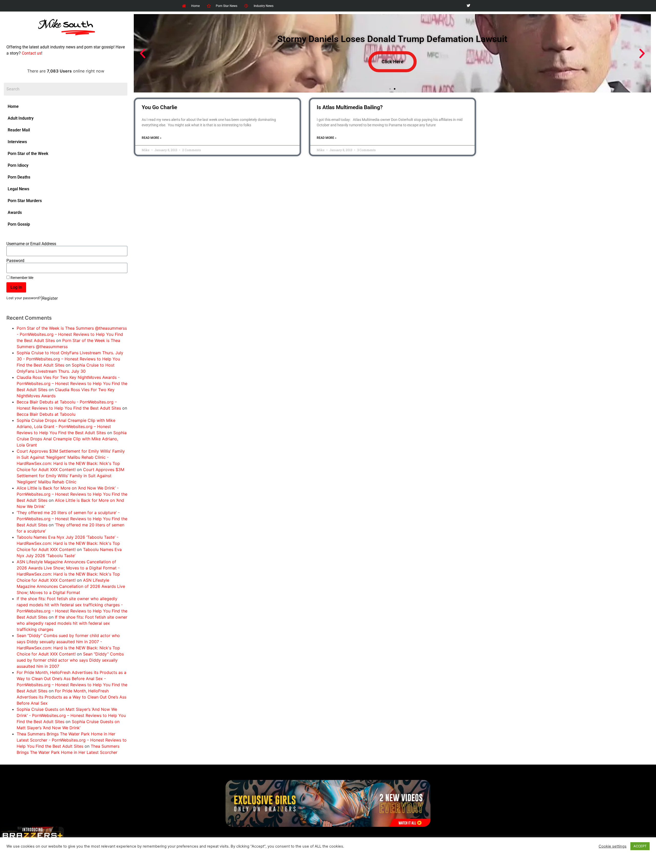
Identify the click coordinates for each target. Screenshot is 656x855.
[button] (142, 53)
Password (15, 261)
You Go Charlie (159, 107)
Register (50, 298)
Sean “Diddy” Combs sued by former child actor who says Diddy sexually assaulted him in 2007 (70, 660)
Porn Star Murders (25, 200)
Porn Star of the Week (28, 153)
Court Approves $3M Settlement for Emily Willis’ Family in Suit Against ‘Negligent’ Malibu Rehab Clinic (70, 475)
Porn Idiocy (18, 165)
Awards (15, 212)
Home (13, 106)
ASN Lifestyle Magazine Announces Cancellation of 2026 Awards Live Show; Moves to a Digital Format (71, 586)
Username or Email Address (31, 244)
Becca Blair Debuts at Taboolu (46, 414)
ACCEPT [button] (640, 846)
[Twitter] (468, 6)
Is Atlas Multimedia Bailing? (350, 107)
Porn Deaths (19, 177)
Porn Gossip (19, 224)
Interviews (17, 141)
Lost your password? (23, 298)
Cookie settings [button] (613, 846)
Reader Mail (19, 130)
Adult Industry (21, 118)
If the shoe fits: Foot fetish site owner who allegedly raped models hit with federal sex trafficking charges (72, 623)
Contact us (31, 53)
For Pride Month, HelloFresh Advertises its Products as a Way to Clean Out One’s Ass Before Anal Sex (71, 697)
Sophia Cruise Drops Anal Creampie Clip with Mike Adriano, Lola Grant (72, 438)
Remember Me (21, 278)
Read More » (151, 138)
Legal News (18, 188)
